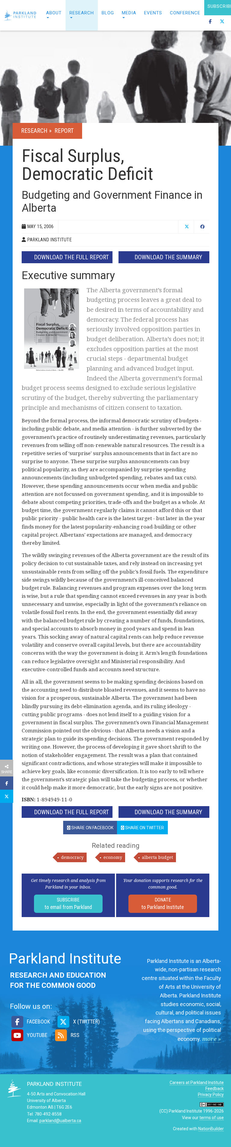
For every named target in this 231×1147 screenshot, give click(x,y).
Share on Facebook (91, 827)
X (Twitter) (86, 1021)
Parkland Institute (21, 15)
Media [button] (129, 13)
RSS (74, 1035)
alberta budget (157, 857)
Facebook (38, 1021)
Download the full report (71, 257)
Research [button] (81, 13)
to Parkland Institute (162, 903)
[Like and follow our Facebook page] (210, 23)
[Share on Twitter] (6, 796)
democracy (72, 857)
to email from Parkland (68, 903)
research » (37, 130)
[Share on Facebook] (6, 783)
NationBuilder (211, 1128)
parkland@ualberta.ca (60, 1120)
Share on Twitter (144, 827)
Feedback (214, 1088)
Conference (185, 13)
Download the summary (168, 257)
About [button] (54, 13)
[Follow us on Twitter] (222, 23)
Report (64, 130)
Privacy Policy (211, 1094)
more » (211, 1038)
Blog (108, 13)
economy (112, 857)
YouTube (37, 1035)
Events (153, 13)
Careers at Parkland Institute (197, 1082)
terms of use (211, 1117)
